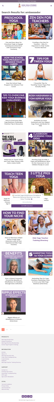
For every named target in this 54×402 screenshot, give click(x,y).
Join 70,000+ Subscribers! (27, 205)
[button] (26, 197)
